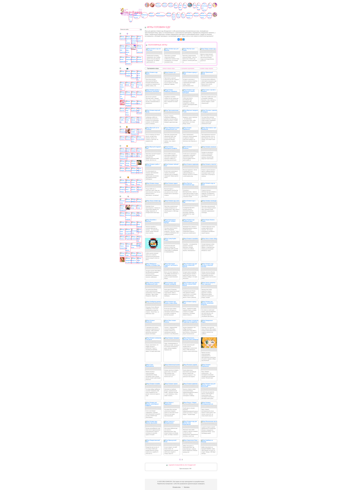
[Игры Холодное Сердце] (128, 73)
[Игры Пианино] (196, 17)
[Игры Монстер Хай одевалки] (122, 49)
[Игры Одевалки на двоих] (128, 231)
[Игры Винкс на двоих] (128, 247)
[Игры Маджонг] (128, 237)
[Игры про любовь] (122, 259)
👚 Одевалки (130, 34)
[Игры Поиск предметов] (122, 246)
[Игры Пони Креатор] (139, 224)
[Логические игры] (133, 231)
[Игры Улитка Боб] (122, 163)
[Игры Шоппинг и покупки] (128, 216)
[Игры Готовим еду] (128, 182)
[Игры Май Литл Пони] (128, 111)
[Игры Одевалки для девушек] (128, 60)
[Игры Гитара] (178, 17)
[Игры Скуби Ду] (122, 120)
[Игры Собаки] (133, 150)
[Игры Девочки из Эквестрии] (133, 74)
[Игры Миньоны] (128, 93)
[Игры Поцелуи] (133, 254)
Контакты (186, 487)
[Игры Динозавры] (128, 155)
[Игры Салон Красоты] (147, 7)
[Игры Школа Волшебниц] (133, 120)
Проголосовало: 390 (185, 468)
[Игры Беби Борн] (122, 231)
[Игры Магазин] (139, 254)
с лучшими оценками (187, 68)
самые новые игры (169, 68)
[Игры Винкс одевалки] (122, 59)
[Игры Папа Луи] (133, 85)
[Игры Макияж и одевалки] (139, 49)
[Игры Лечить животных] (133, 163)
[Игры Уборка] (139, 200)
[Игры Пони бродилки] (139, 260)
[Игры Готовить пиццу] (122, 189)
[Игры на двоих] (199, 7)
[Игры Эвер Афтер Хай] (122, 86)
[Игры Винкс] (128, 84)
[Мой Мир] (183, 39)
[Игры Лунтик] (122, 109)
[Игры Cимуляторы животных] (133, 170)
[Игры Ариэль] (128, 138)
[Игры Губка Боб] (128, 120)
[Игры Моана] (122, 138)
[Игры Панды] (122, 169)
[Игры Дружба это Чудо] (122, 95)
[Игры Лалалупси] (133, 102)
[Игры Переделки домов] (203, 17)
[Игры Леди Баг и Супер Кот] (139, 75)
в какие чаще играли (206, 68)
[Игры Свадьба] (128, 223)
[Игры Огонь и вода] (131, 17)
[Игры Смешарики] (122, 102)
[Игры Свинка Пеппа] (133, 94)
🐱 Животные (131, 146)
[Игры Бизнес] (139, 245)
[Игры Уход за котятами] (139, 170)
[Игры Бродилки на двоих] (128, 260)
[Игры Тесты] (139, 214)
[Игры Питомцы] (128, 169)
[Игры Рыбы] (139, 155)
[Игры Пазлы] (122, 237)
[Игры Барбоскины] (133, 109)
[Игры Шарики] (139, 230)
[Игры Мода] (128, 207)
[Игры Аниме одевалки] (133, 47)
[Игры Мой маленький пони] (189, 7)
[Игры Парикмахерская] (160, 17)
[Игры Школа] (122, 214)
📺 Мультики (130, 68)
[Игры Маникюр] (158, 7)
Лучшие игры (177, 487)
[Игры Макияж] (164, 7)
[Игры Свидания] (151, 17)
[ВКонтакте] (179, 39)
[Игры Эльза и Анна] (128, 131)
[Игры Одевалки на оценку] (128, 39)
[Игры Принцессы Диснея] (137, 17)
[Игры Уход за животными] (122, 156)
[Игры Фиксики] (139, 93)
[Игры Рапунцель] (122, 131)
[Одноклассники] (181, 39)
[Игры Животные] (122, 150)
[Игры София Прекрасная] (133, 132)
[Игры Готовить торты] (139, 182)
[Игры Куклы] (176, 7)
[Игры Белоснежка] (139, 138)
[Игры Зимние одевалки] (139, 59)
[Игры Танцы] (183, 17)
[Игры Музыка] (168, 17)
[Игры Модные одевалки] (133, 59)
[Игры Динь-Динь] (133, 139)
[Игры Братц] (139, 102)
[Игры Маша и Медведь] (128, 103)
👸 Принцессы (131, 127)
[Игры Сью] (194, 7)
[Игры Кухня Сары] (133, 182)
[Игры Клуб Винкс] (174, 17)
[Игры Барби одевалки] (139, 38)
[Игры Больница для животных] (204, 7)
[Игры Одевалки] (122, 37)
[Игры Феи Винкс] (180, 7)
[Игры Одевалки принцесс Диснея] (133, 39)
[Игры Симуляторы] (133, 214)
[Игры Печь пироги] (128, 189)
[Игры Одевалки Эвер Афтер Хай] (128, 50)
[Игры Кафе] (128, 254)
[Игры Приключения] (128, 200)
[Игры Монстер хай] (139, 85)
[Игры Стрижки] (170, 7)
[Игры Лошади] (139, 162)
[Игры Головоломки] (133, 237)
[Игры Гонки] (139, 207)
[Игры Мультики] (122, 72)
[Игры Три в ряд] (139, 238)
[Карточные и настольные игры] (214, 17)
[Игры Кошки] (128, 150)
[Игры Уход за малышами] (133, 260)
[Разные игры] (122, 201)
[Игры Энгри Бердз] (128, 163)
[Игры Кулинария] (122, 181)
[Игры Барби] (185, 7)
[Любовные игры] (144, 17)
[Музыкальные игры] (133, 246)
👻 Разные (131, 196)
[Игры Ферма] (122, 254)
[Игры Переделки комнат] (189, 17)
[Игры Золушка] (139, 131)
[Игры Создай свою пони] (214, 7)
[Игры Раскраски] (133, 223)
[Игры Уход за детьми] (209, 17)
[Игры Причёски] (152, 7)
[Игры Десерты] (139, 188)
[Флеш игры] (133, 207)
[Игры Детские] (133, 200)
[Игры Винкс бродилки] (122, 208)
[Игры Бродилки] (122, 223)
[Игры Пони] (139, 150)
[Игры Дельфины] (133, 155)
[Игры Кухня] (210, 7)
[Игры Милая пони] (139, 120)
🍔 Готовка (131, 177)
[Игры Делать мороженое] (133, 189)
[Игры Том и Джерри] (139, 110)
